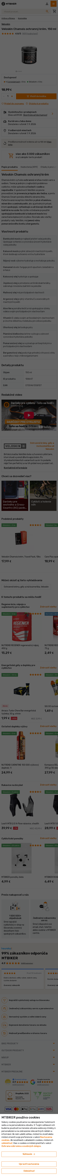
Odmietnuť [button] (29, 1171)
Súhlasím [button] (29, 1154)
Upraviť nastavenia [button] (29, 1164)
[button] (6, 1143)
